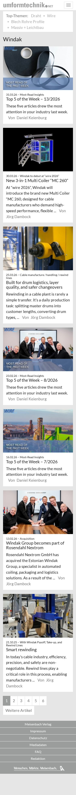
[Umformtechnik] (28, 5)
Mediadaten (38, 745)
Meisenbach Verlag (38, 724)
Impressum (38, 731)
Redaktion (38, 758)
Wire (51, 15)
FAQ (38, 752)
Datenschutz (38, 738)
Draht (36, 15)
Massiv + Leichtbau (27, 27)
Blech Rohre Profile (27, 21)
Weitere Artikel (18, 710)
